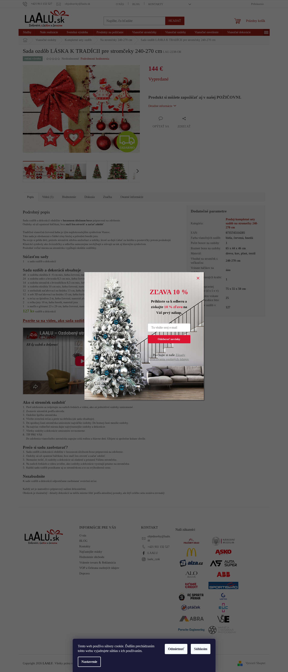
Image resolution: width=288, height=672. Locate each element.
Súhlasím (200, 649)
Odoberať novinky (169, 339)
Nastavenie (89, 661)
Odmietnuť (176, 649)
